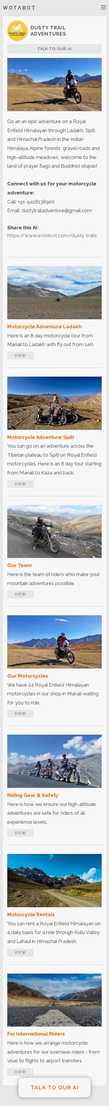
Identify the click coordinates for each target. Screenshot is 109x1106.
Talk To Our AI (54, 49)
